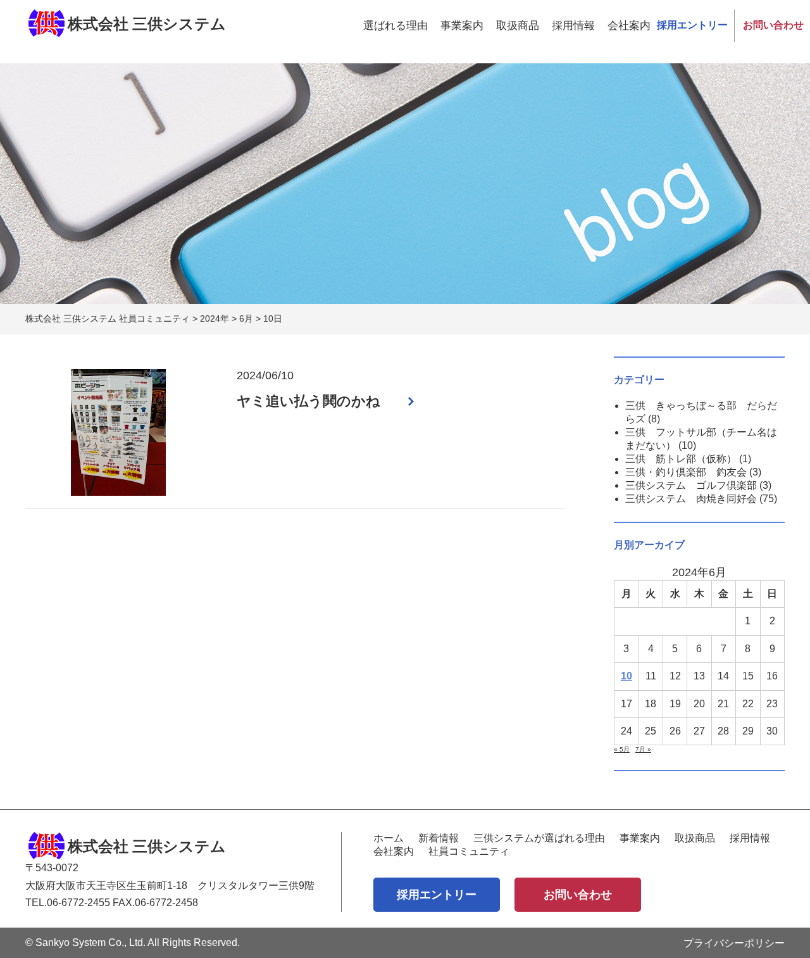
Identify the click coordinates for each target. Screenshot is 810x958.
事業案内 (461, 26)
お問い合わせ (773, 25)
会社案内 (629, 26)
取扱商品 (517, 26)
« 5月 (622, 749)
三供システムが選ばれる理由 (539, 838)
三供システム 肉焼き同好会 (691, 498)
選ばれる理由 (395, 26)
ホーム (388, 838)
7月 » (643, 749)
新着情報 (438, 838)
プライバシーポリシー (734, 943)
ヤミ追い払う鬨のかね (308, 401)
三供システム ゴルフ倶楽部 (691, 485)
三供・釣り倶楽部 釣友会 (686, 472)
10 (626, 676)
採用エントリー (692, 25)
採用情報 (573, 26)
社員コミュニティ (468, 851)
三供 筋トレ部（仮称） (681, 458)
